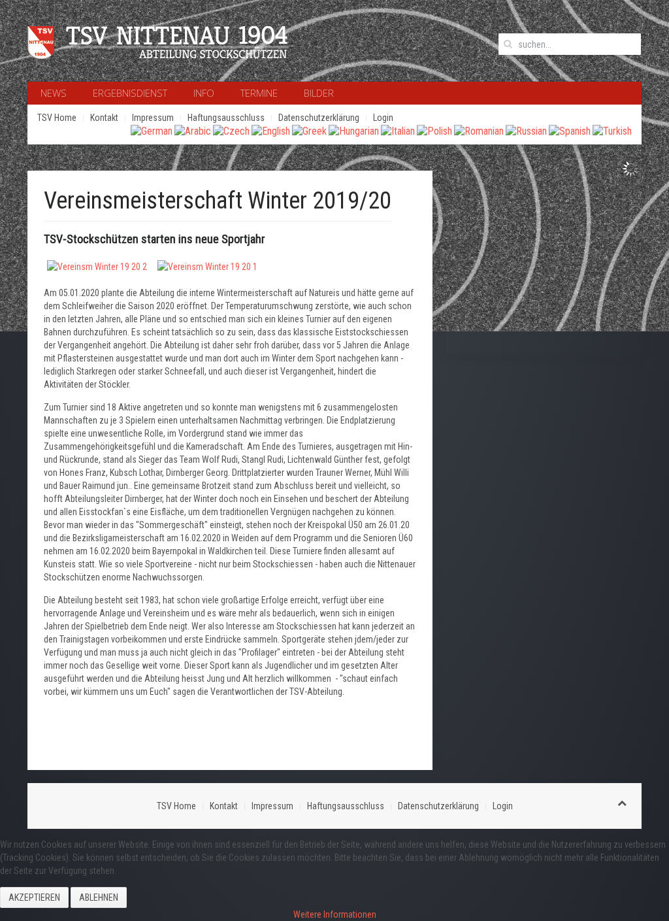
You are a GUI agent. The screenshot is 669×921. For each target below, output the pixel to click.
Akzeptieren (34, 897)
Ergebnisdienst (130, 92)
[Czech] (231, 130)
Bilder (319, 92)
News (54, 92)
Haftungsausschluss (226, 117)
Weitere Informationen (334, 914)
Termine (259, 92)
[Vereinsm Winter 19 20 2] (97, 265)
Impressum (153, 117)
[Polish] (434, 130)
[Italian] (398, 130)
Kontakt (104, 117)
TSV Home (56, 117)
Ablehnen (98, 897)
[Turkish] (612, 130)
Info (203, 92)
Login (383, 117)
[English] (271, 130)
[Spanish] (570, 130)
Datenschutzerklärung (318, 117)
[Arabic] (192, 130)
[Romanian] (479, 130)
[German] (151, 130)
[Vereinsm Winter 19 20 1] (207, 265)
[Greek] (309, 130)
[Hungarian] (354, 130)
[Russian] (526, 130)
